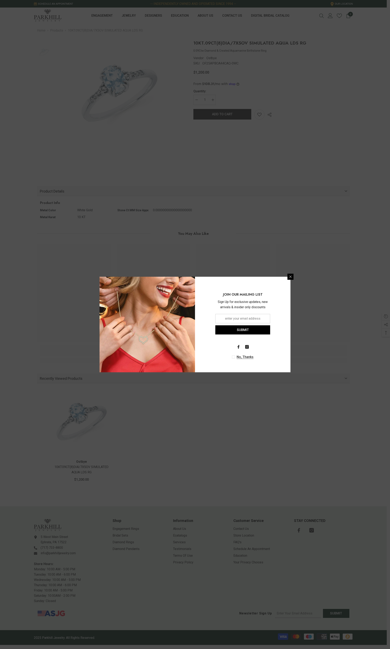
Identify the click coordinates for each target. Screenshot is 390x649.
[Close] (290, 277)
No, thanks (245, 357)
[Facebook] (238, 347)
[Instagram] (247, 347)
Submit (243, 330)
